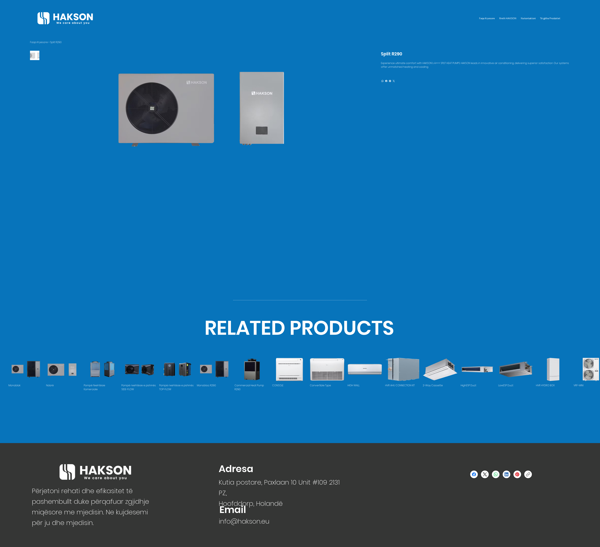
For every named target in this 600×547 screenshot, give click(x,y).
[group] (300, 375)
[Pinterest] (390, 81)
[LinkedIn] (506, 474)
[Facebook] (386, 81)
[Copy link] (528, 474)
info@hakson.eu (244, 521)
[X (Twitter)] (485, 474)
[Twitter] (393, 81)
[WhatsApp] (382, 81)
